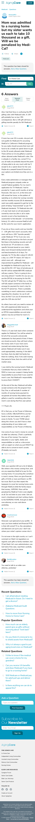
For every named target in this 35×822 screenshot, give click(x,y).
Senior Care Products (7, 781)
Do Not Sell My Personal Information (20, 819)
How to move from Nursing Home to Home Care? (17, 614)
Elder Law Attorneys (7, 778)
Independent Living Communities (11, 756)
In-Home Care (5, 753)
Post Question (17, 708)
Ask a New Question (18, 69)
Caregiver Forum (6, 773)
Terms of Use (25, 817)
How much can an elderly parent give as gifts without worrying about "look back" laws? (17, 628)
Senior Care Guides (7, 775)
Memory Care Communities (9, 762)
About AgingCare (6, 796)
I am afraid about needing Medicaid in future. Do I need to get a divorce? (19, 598)
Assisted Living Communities (9, 759)
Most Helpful (6, 99)
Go (30, 84)
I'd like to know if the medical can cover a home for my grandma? (18, 658)
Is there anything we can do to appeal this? (19, 686)
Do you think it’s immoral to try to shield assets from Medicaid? (19, 638)
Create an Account (6, 793)
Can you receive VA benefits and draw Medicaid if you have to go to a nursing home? (19, 668)
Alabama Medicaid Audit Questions (16, 607)
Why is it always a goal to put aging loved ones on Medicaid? (19, 645)
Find (3, 78)
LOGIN (30, 3)
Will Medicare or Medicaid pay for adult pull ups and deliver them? (19, 678)
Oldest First (28, 99)
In (2, 83)
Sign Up (17, 733)
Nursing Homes (6, 765)
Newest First (17, 99)
